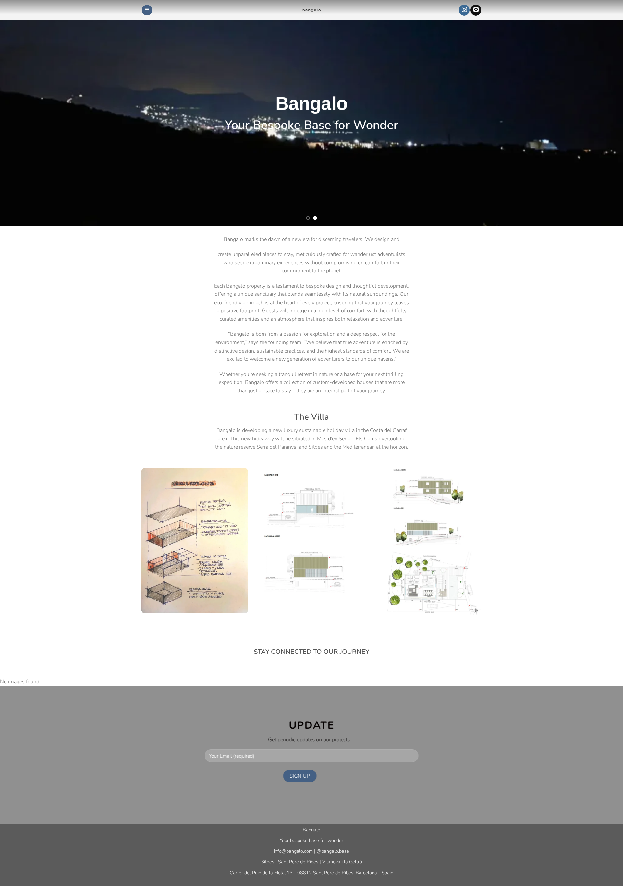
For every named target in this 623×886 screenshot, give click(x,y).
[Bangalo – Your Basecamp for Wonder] (311, 10)
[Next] (602, 112)
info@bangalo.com (293, 851)
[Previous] (21, 112)
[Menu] (147, 10)
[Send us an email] (475, 10)
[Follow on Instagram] (464, 10)
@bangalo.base (333, 851)
